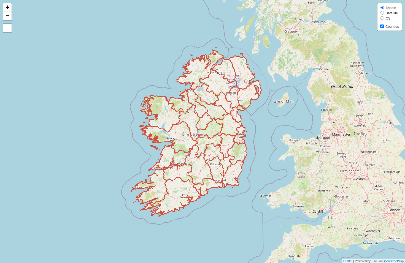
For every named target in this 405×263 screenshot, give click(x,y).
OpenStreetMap (393, 261)
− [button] (7, 15)
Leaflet (347, 261)
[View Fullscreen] (7, 28)
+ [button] (7, 7)
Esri (374, 261)
